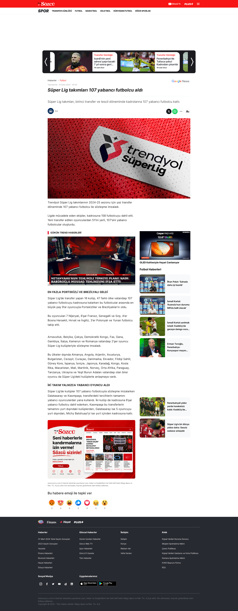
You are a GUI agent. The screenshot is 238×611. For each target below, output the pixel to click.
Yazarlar (41, 548)
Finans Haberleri (45, 553)
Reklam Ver (126, 548)
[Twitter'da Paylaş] (169, 111)
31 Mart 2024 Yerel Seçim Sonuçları (54, 539)
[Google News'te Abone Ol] (180, 81)
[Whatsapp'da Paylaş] (175, 111)
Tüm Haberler (85, 558)
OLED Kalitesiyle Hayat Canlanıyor (159, 262)
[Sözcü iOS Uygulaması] (88, 583)
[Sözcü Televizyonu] (41, 522)
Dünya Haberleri (45, 567)
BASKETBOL (91, 11)
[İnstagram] (41, 584)
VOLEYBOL (105, 11)
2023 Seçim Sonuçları (48, 544)
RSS (164, 567)
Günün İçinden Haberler (90, 539)
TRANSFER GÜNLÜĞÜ (62, 11)
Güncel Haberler (88, 532)
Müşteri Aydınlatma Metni (173, 544)
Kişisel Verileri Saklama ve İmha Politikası (180, 553)
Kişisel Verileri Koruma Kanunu (175, 539)
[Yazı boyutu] (187, 111)
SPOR (43, 11)
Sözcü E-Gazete (86, 553)
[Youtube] (59, 584)
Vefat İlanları (126, 553)
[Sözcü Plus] (78, 522)
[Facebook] (47, 584)
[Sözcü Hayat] (65, 522)
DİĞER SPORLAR (143, 11)
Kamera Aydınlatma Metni (173, 558)
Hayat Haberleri (45, 563)
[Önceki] (46, 62)
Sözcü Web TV (86, 544)
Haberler (52, 80)
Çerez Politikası (169, 548)
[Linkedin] (72, 584)
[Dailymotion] (65, 584)
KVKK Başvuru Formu (171, 563)
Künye (123, 544)
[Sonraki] (192, 62)
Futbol (63, 80)
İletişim (124, 539)
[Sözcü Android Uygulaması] (107, 583)
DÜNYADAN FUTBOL (122, 11)
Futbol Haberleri (150, 269)
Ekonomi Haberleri (46, 558)
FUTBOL (79, 11)
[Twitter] (53, 584)
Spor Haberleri (85, 548)
